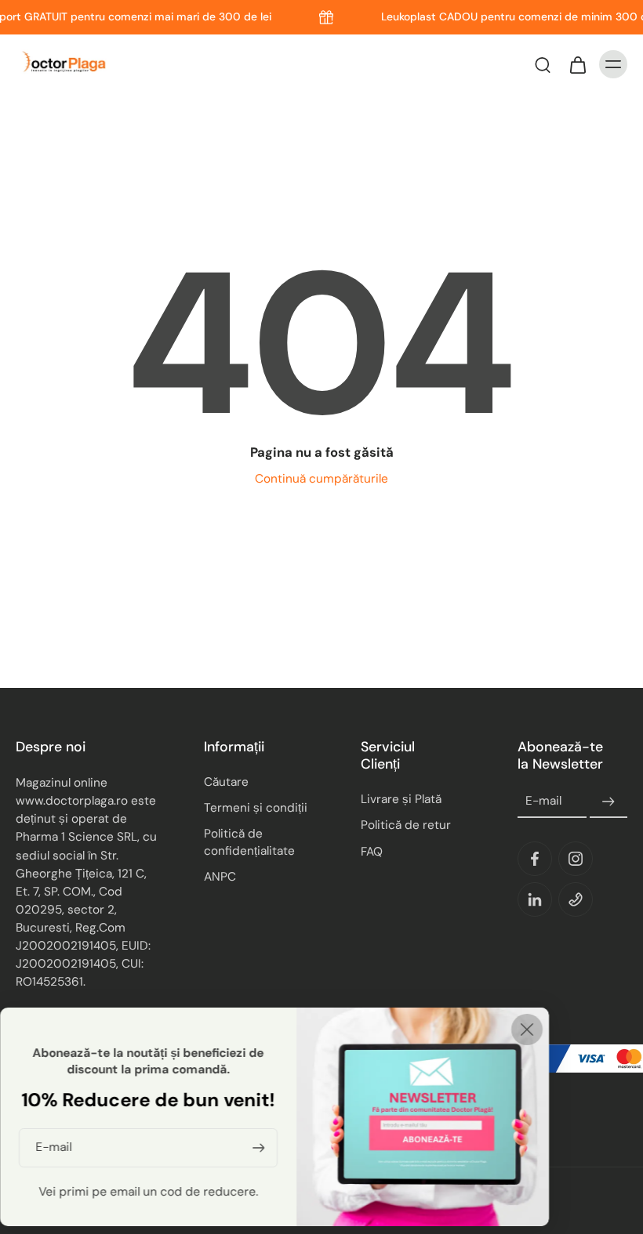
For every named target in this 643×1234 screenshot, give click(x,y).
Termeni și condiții (255, 808)
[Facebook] (535, 858)
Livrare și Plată (401, 799)
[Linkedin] (535, 899)
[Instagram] (575, 858)
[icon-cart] (577, 64)
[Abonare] (608, 801)
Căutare (226, 782)
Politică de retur (406, 825)
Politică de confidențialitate (249, 842)
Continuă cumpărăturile (321, 479)
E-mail (543, 801)
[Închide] (527, 1029)
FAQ (372, 851)
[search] (542, 64)
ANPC (220, 877)
